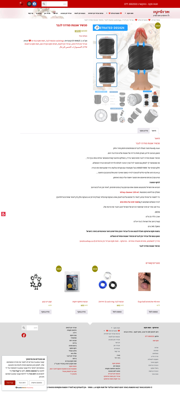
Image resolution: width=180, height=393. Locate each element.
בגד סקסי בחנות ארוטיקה (112, 379)
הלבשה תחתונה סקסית (112, 368)
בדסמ (75, 358)
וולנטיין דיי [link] (73, 374)
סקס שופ (156, 340)
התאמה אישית (36, 382)
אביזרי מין (47, 13)
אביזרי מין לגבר (72, 356)
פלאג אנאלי (73, 351)
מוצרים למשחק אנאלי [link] (69, 371)
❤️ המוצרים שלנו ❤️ (115, 13)
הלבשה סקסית (72, 330)
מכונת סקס (73, 366)
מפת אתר (155, 374)
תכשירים (38, 13)
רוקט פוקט (73, 348)
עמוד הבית (156, 20)
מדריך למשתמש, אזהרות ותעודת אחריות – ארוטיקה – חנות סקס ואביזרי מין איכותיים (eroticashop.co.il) (120, 241)
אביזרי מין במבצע (66, 13)
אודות (156, 347)
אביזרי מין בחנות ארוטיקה (112, 376)
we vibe (74, 353)
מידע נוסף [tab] (144, 130)
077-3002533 (149, 336)
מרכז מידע (154, 356)
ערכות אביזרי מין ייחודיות (95, 13)
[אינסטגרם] (29, 3)
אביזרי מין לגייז (128, 20)
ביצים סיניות (73, 345)
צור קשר (30, 13)
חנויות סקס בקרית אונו (48, 44)
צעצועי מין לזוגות (79, 13)
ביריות (75, 343)
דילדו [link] (75, 333)
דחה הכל (22, 382)
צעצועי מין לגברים (114, 374)
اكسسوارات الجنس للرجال (70, 47)
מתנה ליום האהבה (114, 371)
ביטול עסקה (154, 368)
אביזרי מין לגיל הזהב (79, 44)
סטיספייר (74, 338)
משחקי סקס (116, 363)
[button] (44, 4)
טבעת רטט (73, 340)
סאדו (118, 355)
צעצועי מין (116, 366)
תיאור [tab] (154, 130)
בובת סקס (73, 335)
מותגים (156, 350)
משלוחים (155, 353)
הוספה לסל (153, 311)
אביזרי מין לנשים (71, 327)
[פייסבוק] (34, 3)
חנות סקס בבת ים (71, 361)
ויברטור (55, 13)
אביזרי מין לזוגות (64, 44)
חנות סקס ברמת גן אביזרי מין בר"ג (65, 363)
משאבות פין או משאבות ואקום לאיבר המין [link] (63, 369)
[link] (23, 335)
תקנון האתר (154, 362)
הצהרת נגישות (153, 371)
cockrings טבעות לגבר (112, 20)
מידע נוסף (81, 311)
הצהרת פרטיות (153, 365)
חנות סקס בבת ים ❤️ (37, 40)
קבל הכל (10, 382)
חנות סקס (130, 13)
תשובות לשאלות (153, 359)
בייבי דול (117, 358)
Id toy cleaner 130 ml (129, 192)
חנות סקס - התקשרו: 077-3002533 (141, 4)
